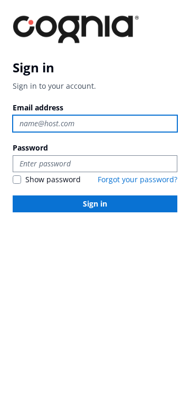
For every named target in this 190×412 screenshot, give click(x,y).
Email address (38, 107)
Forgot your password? (137, 179)
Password (30, 148)
